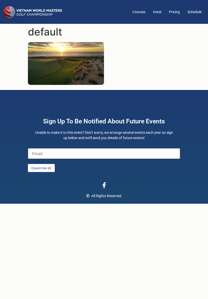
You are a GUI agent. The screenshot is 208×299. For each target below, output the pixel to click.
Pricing (174, 12)
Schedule (194, 12)
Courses (138, 12)
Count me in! (41, 168)
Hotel (157, 12)
